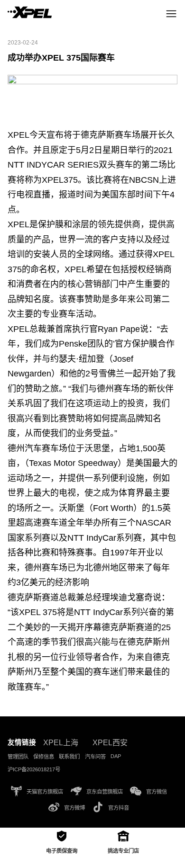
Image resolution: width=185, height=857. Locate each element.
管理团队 (18, 756)
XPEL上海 (60, 743)
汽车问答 (95, 756)
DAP (116, 756)
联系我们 (69, 756)
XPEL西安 (110, 743)
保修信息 (43, 756)
